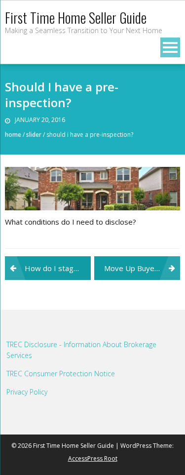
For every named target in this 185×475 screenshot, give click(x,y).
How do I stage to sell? (58, 268)
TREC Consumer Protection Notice (60, 373)
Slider (33, 134)
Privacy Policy (26, 391)
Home (13, 134)
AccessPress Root (92, 458)
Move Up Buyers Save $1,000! (142, 268)
